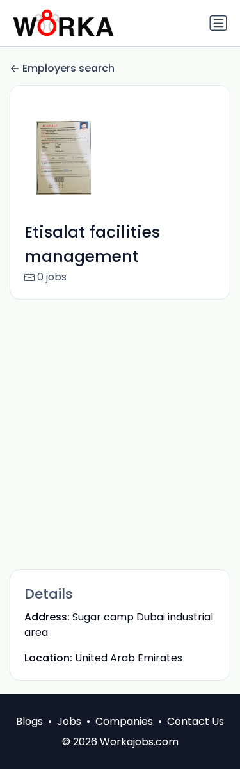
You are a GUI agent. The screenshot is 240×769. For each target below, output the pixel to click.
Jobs (69, 721)
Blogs (29, 721)
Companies (124, 721)
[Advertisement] (120, 434)
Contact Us (195, 721)
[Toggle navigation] (218, 23)
